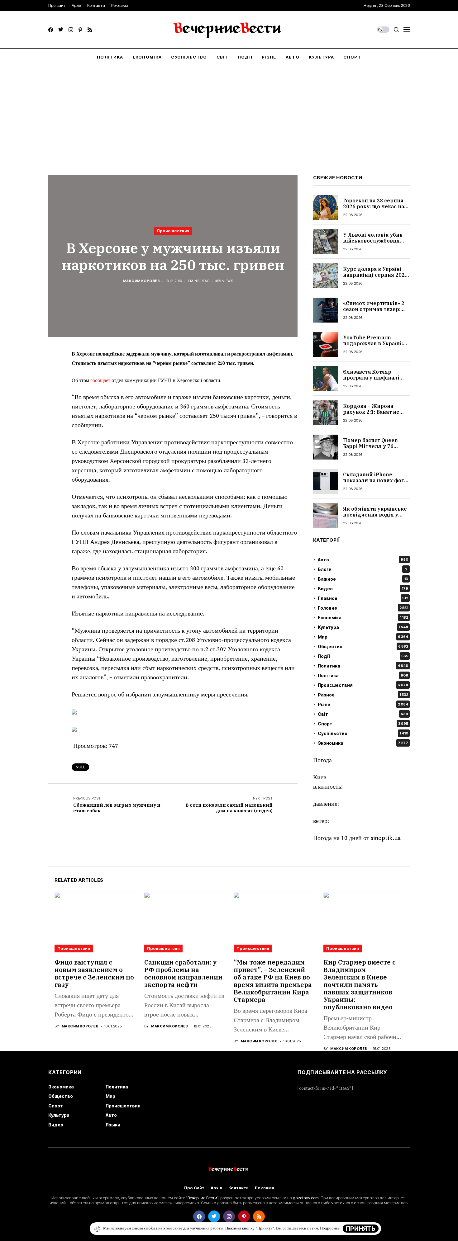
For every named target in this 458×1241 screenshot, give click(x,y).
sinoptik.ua (386, 838)
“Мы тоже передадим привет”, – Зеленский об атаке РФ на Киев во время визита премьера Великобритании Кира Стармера (273, 981)
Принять (360, 1228)
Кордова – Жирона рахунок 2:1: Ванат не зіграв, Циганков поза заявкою (372, 415)
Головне (363, 608)
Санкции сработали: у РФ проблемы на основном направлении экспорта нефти (183, 973)
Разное (363, 694)
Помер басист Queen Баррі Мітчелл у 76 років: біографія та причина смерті (370, 449)
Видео (363, 588)
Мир (363, 636)
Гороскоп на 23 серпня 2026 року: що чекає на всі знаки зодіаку (373, 206)
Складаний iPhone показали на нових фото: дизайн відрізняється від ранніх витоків (375, 483)
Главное (363, 598)
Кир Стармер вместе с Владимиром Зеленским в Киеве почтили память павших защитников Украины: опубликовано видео (359, 984)
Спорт (363, 723)
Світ (363, 714)
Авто (363, 559)
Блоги (362, 569)
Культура (363, 627)
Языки (113, 1124)
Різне (363, 704)
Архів (216, 1188)
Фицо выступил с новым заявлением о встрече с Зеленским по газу (94, 973)
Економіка (363, 617)
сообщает (99, 381)
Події (363, 656)
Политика (363, 665)
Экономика (363, 743)
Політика (363, 675)
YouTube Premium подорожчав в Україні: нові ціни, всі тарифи (373, 343)
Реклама (264, 1188)
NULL (80, 767)
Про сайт (194, 1188)
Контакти (238, 1188)
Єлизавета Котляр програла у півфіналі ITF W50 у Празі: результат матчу (371, 381)
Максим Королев (141, 281)
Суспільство (363, 733)
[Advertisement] (229, 112)
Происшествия (173, 230)
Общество (363, 646)
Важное (363, 579)
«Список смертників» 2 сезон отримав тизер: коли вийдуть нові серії (375, 309)
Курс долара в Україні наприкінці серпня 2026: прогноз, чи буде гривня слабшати (376, 278)
